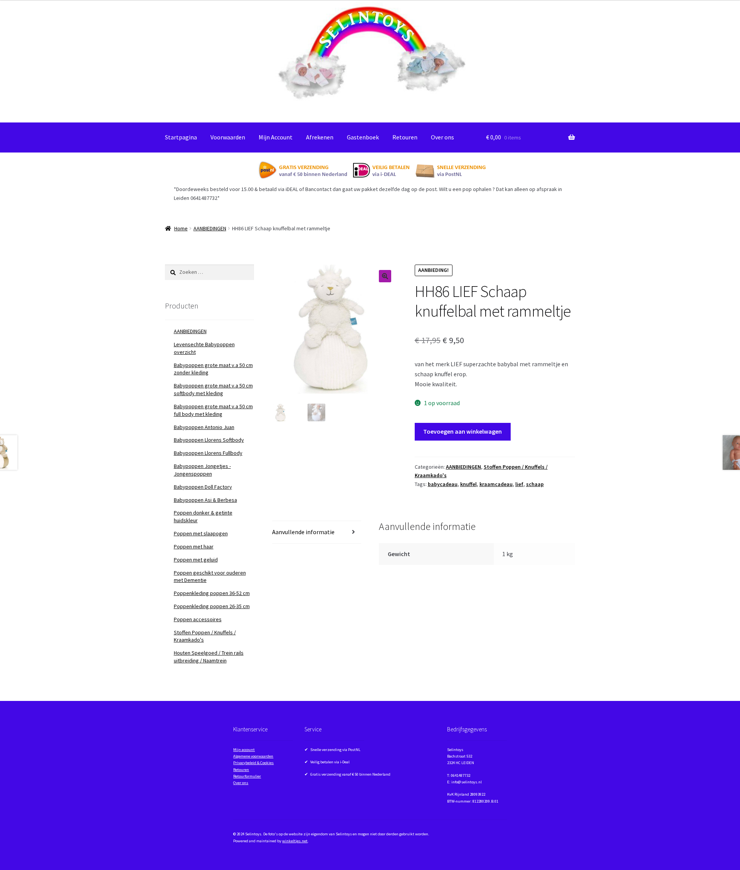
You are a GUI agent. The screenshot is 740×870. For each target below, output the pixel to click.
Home (181, 228)
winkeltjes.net (295, 840)
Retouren (404, 137)
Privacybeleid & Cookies (253, 762)
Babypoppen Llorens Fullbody (208, 452)
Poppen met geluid (196, 559)
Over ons (442, 137)
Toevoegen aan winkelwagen (462, 431)
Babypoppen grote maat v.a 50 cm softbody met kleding (213, 389)
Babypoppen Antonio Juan (204, 427)
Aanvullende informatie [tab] (303, 532)
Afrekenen (319, 137)
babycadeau (442, 484)
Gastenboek (363, 137)
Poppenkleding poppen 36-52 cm (212, 593)
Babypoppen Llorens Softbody (209, 439)
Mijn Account (276, 137)
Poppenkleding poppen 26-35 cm (212, 606)
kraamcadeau (496, 484)
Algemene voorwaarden (253, 756)
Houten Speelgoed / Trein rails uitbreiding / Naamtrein (209, 656)
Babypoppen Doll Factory (203, 486)
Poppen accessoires (198, 619)
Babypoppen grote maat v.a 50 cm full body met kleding (213, 410)
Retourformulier (247, 776)
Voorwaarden (227, 137)
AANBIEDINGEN (209, 228)
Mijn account (244, 749)
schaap (535, 484)
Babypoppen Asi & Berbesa (205, 499)
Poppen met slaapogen (201, 533)
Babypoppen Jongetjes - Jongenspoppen (202, 470)
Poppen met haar (194, 546)
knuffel (468, 484)
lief (519, 484)
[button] (385, 276)
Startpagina (181, 137)
